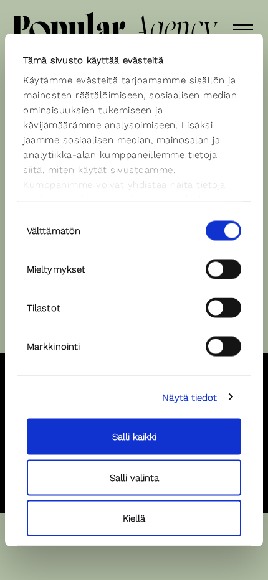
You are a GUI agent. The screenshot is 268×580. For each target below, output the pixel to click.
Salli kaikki (134, 436)
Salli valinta (134, 477)
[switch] (223, 269)
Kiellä (134, 518)
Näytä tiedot (189, 397)
